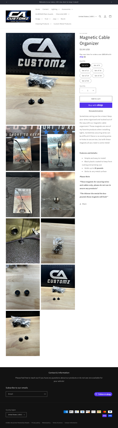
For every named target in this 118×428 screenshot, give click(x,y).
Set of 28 (98, 76)
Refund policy (46, 423)
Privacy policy (36, 423)
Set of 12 (85, 70)
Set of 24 (85, 76)
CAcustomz (13, 423)
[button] (55, 9)
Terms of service (57, 423)
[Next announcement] (111, 2)
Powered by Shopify (23, 423)
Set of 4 (85, 65)
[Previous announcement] (6, 2)
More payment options (96, 111)
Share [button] (84, 204)
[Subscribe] (44, 394)
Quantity (82, 86)
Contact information (71, 423)
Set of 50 (85, 81)
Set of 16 (98, 70)
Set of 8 (97, 65)
